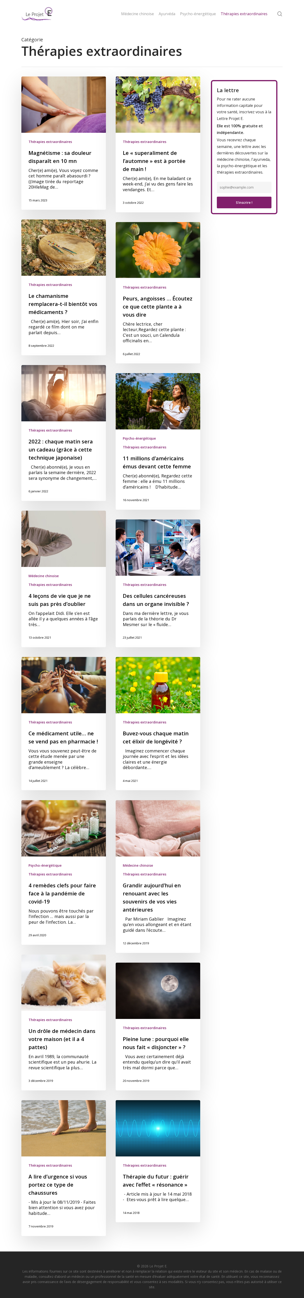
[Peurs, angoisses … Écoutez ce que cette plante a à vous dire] (158, 292)
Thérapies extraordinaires (50, 141)
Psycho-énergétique (139, 438)
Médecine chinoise (43, 576)
